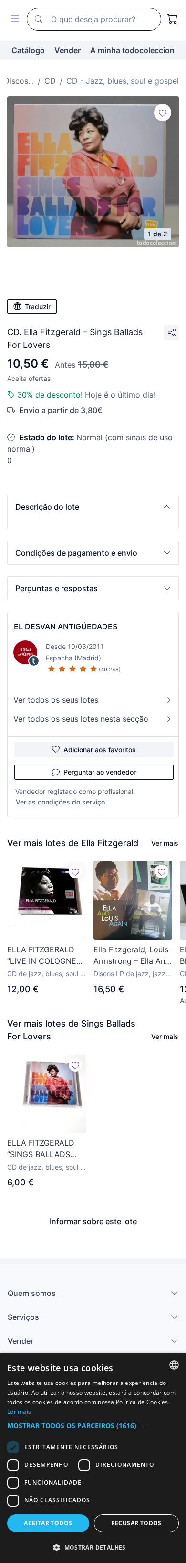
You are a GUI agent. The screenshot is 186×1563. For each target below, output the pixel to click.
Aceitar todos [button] (48, 1523)
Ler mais (19, 1411)
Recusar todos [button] (136, 1523)
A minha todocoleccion (132, 50)
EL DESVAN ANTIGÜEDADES (65, 626)
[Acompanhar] (162, 112)
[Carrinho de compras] (172, 19)
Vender (67, 50)
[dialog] (93, 1458)
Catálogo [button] (28, 50)
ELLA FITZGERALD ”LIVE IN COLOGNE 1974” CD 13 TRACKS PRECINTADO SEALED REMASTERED (45, 956)
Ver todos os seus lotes (55, 699)
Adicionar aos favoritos (99, 750)
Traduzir (38, 306)
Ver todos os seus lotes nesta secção (80, 719)
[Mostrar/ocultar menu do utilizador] (13, 19)
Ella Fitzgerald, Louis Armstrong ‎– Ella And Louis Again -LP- (131, 956)
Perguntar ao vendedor (99, 772)
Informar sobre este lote (93, 1221)
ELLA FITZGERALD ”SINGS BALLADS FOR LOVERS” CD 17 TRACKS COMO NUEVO (43, 1149)
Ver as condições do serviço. (61, 802)
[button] (93, 507)
